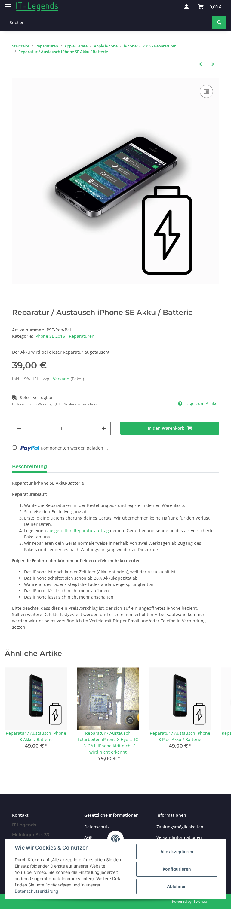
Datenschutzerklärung (36, 891)
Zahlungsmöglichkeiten (179, 827)
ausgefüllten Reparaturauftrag (78, 530)
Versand (62, 379)
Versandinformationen (179, 837)
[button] (186, 7)
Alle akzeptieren (176, 851)
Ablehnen (177, 886)
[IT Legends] (37, 7)
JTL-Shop (199, 901)
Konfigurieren (177, 868)
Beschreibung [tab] (29, 466)
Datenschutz (96, 827)
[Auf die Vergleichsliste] (206, 91)
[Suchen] (219, 22)
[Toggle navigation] (8, 4)
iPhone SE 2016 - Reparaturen (64, 336)
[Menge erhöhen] (103, 428)
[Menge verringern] (19, 428)
